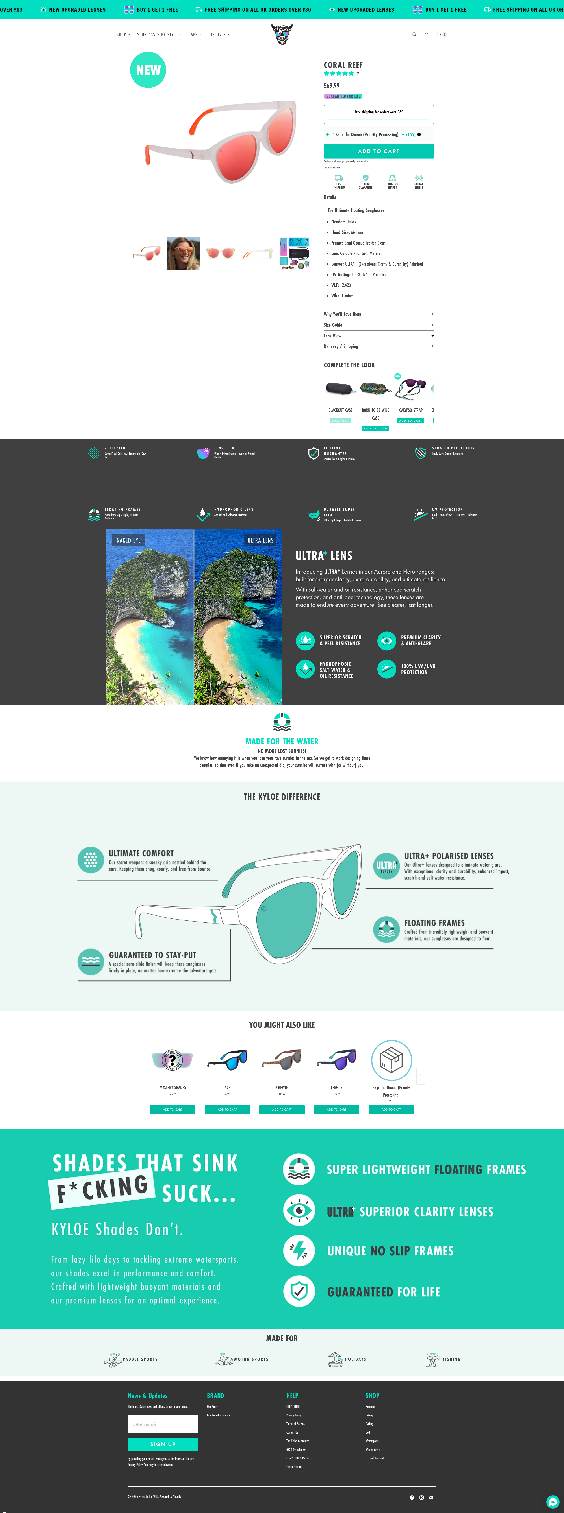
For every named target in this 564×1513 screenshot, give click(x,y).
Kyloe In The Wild (148, 1496)
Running (370, 1406)
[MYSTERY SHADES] (172, 1060)
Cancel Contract (294, 1466)
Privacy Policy (293, 1415)
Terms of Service (295, 1423)
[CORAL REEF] (221, 142)
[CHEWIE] (282, 1060)
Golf (368, 1432)
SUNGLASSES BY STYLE (157, 34)
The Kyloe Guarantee (297, 1440)
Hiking (369, 1415)
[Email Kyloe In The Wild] (431, 1498)
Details (330, 197)
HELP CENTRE (293, 1406)
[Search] (414, 34)
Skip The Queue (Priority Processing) (367, 134)
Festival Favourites (376, 1458)
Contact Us (292, 1432)
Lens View (332, 336)
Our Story (212, 1406)
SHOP (121, 34)
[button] (339, 73)
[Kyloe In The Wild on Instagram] (422, 1498)
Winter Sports (373, 1449)
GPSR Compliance (296, 1449)
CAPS (193, 34)
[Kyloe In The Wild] (282, 34)
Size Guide (333, 325)
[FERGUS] (336, 1060)
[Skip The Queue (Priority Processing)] (391, 1060)
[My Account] (426, 34)
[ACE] (227, 1060)
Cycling (369, 1423)
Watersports (372, 1440)
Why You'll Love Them (342, 314)
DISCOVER (217, 34)
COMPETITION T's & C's (299, 1458)
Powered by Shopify (170, 1496)
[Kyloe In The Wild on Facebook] (412, 1498)
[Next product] (420, 1076)
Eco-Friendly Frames (218, 1415)
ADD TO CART (172, 1109)
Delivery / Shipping (341, 346)
